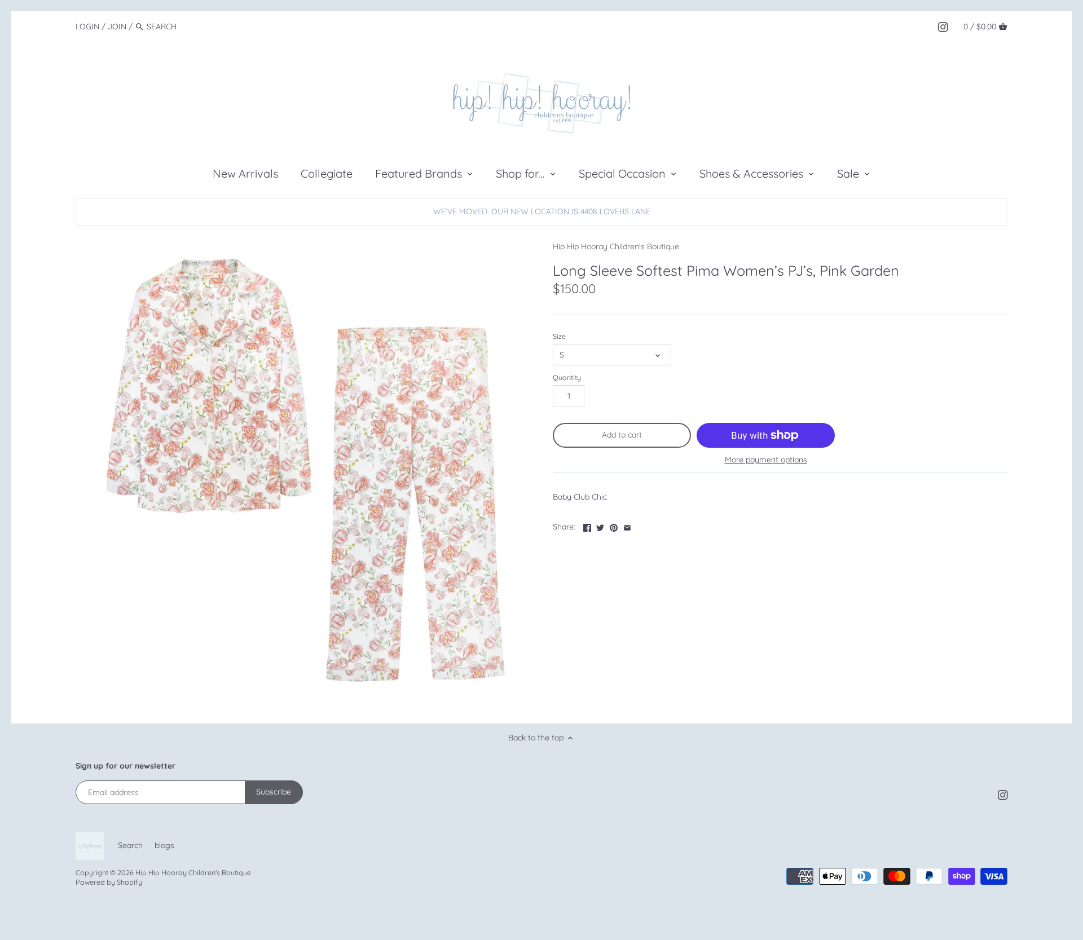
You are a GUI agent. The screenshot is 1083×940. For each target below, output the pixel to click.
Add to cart (622, 435)
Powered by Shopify (109, 881)
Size (559, 336)
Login (87, 26)
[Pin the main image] (614, 525)
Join (117, 26)
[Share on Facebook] (587, 525)
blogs (164, 845)
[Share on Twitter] (600, 525)
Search (130, 845)
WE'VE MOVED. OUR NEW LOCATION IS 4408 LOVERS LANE (541, 211)
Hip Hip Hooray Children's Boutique (616, 246)
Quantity (567, 377)
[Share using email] (627, 525)
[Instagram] (943, 26)
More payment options (766, 460)
